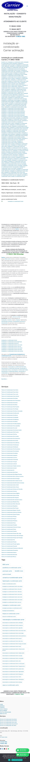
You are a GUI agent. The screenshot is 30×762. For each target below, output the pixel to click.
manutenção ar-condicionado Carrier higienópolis (13, 671)
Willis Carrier (7, 258)
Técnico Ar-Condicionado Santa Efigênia (10, 493)
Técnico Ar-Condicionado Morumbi (9, 554)
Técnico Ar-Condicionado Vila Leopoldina (10, 425)
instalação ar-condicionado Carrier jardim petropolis (13, 112)
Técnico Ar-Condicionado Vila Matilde (9, 417)
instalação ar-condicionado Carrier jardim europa (15, 107)
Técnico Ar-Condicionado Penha (8, 529)
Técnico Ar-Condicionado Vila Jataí (9, 428)
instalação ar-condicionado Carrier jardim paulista (12, 109)
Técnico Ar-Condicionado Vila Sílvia (9, 404)
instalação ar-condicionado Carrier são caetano (16, 147)
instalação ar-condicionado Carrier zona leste (12, 594)
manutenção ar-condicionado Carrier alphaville (12, 627)
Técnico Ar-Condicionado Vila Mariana (10, 419)
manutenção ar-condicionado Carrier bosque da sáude (14, 643)
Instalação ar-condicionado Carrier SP (10, 343)
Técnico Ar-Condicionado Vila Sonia (9, 402)
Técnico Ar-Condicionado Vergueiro (9, 455)
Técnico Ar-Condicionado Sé (7, 470)
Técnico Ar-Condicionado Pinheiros (9, 520)
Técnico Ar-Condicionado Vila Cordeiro (10, 436)
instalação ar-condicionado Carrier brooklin (17, 74)
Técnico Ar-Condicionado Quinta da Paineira (11, 512)
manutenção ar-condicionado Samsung (10, 368)
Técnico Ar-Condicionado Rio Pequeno (10, 497)
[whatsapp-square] (8, 748)
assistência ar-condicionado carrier (12, 567)
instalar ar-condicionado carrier (18, 176)
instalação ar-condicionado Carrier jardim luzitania (12, 108)
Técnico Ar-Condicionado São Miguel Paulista (11, 474)
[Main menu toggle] (27, 6)
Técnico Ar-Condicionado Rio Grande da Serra (11, 499)
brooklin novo (4, 62)
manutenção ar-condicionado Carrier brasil (11, 646)
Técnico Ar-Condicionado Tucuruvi (9, 457)
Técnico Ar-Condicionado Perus (8, 522)
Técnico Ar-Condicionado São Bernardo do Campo (12, 482)
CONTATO (2, 707)
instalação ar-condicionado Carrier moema (16, 119)
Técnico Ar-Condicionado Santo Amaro (10, 487)
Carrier (17, 229)
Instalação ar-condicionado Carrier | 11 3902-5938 (12, 59)
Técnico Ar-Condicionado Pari (8, 539)
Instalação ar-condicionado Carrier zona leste (11, 349)
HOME (1, 704)
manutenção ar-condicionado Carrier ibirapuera (12, 674)
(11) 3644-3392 (3, 737)
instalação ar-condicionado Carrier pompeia (11, 138)
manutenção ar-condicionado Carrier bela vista (12, 641)
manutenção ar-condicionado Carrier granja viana (13, 668)
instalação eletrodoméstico (8, 610)
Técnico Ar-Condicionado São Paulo (9, 472)
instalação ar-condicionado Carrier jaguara (11, 100)
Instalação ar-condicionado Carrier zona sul (11, 346)
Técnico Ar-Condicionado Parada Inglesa (10, 544)
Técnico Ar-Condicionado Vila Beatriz (9, 447)
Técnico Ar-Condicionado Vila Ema (9, 434)
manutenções (4, 323)
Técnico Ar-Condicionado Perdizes (9, 525)
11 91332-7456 (3, 741)
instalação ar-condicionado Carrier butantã (11, 77)
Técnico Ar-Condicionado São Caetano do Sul (11, 480)
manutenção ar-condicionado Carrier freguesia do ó (13, 666)
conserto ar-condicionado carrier (12, 577)
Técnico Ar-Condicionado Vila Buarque (10, 444)
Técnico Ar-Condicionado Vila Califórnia (10, 442)
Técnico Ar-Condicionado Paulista (9, 531)
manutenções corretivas (6, 321)
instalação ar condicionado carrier (15, 62)
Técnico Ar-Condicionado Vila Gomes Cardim (11, 430)
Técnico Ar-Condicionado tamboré (9, 463)
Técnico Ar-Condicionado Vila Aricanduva (10, 449)
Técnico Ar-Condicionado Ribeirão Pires (10, 501)
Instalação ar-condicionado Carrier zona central (12, 351)
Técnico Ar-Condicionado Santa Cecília (10, 495)
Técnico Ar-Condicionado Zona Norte (9, 390)
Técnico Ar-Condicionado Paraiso (8, 541)
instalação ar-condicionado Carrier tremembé (11, 153)
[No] (28, 757)
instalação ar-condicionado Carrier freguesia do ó (12, 92)
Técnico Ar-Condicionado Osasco (8, 552)
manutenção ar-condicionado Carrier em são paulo (13, 663)
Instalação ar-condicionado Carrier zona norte (11, 344)
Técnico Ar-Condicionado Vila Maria (9, 421)
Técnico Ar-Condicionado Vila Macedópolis (11, 423)
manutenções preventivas (19, 321)
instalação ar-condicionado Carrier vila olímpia (11, 165)
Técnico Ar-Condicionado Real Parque (9, 508)
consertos (9, 319)
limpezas (18, 319)
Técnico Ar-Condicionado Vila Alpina (9, 453)
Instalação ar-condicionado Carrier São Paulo (11, 341)
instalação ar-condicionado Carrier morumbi (11, 120)
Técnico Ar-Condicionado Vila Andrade (10, 451)
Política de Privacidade (17, 759)
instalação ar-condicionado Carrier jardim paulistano (13, 111)
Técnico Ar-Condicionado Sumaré (9, 468)
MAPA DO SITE (3, 713)
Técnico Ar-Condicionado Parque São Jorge (11, 533)
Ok (9, 759)
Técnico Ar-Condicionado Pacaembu (9, 550)
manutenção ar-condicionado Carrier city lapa (12, 655)
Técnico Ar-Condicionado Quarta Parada (10, 514)
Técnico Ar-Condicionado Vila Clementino (10, 438)
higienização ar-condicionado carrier (12, 581)
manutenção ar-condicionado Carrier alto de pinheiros (14, 635)
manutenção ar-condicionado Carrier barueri (12, 638)
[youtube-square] (6, 748)
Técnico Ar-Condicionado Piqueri (8, 518)
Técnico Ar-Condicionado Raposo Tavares (10, 510)
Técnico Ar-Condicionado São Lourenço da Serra (12, 476)
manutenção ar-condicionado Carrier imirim (11, 676)
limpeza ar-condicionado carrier (11, 613)
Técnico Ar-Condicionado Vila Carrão (9, 440)
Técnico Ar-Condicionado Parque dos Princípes (12, 537)
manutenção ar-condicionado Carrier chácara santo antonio (13, 649)
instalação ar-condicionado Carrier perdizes (11, 132)
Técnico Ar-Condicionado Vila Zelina (9, 398)
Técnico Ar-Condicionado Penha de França (11, 527)
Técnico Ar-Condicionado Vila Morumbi (10, 413)
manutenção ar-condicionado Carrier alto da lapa (12, 633)
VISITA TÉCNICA (3, 709)
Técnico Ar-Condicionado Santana (9, 491)
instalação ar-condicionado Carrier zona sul (11, 602)
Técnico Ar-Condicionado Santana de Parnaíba (11, 489)
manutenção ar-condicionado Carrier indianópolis (13, 679)
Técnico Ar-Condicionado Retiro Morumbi (10, 503)
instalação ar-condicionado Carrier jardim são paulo (13, 115)
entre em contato (16, 316)
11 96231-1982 (20, 36)
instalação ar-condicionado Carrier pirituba (17, 135)
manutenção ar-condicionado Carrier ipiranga (12, 682)
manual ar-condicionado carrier (9, 616)
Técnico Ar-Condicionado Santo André (10, 484)
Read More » (4, 379)
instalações (4, 319)
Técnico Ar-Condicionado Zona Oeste (9, 392)
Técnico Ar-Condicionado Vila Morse (9, 415)
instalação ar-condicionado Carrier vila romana (12, 586)
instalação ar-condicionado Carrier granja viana (12, 93)
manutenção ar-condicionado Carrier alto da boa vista (14, 630)
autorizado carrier (7, 571)
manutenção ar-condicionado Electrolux (17, 366)
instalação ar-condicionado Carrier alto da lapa (16, 67)
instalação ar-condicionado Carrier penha (15, 131)
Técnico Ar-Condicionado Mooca (8, 556)
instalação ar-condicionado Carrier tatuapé (15, 151)
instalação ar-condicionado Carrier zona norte (14, 172)
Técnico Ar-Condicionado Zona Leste (9, 394)
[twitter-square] (2, 748)
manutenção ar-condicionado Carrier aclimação (12, 622)
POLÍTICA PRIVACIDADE (5, 712)
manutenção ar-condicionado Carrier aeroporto (12, 625)
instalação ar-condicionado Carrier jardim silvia (11, 116)
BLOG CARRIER (3, 710)
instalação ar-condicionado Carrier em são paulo (15, 90)
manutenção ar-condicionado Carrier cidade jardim (13, 653)
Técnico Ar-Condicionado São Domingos (10, 478)
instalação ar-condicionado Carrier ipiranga (17, 98)
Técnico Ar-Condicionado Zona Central (10, 396)
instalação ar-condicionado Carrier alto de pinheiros (13, 68)
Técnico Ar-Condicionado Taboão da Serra (11, 466)
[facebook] (1, 748)
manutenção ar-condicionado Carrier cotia (11, 661)
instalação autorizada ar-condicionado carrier (12, 608)
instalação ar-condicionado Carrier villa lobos (12, 591)
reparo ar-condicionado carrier (11, 685)
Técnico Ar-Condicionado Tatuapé (9, 461)
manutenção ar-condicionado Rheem (9, 371)
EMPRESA (2, 706)
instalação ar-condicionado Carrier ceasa (10, 82)
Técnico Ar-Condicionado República (9, 506)
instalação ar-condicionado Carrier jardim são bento (13, 113)
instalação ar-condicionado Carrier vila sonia (11, 589)
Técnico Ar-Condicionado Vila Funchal (9, 432)
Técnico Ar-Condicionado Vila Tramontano (10, 400)
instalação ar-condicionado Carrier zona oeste (11, 173)
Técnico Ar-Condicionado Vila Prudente (10, 406)
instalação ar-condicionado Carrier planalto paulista (13, 136)
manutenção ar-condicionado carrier (13, 619)
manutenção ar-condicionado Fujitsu (19, 369)
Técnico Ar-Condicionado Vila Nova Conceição (11, 411)
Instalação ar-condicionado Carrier (9, 340)
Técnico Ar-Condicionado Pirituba (8, 516)
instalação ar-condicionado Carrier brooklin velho (12, 75)
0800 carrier (6, 564)
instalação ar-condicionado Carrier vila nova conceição (13, 164)
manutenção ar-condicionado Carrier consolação (12, 658)
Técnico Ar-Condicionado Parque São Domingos (12, 535)
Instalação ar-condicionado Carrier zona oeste (11, 348)
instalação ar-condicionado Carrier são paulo (11, 149)
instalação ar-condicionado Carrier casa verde (17, 81)
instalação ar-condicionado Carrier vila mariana (15, 162)
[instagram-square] (4, 748)
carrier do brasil (7, 574)
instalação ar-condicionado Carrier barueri (10, 70)
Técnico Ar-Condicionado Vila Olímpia (9, 409)
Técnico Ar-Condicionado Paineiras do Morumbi (12, 548)
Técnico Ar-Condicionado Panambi (9, 546)
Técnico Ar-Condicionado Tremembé (9, 459)
